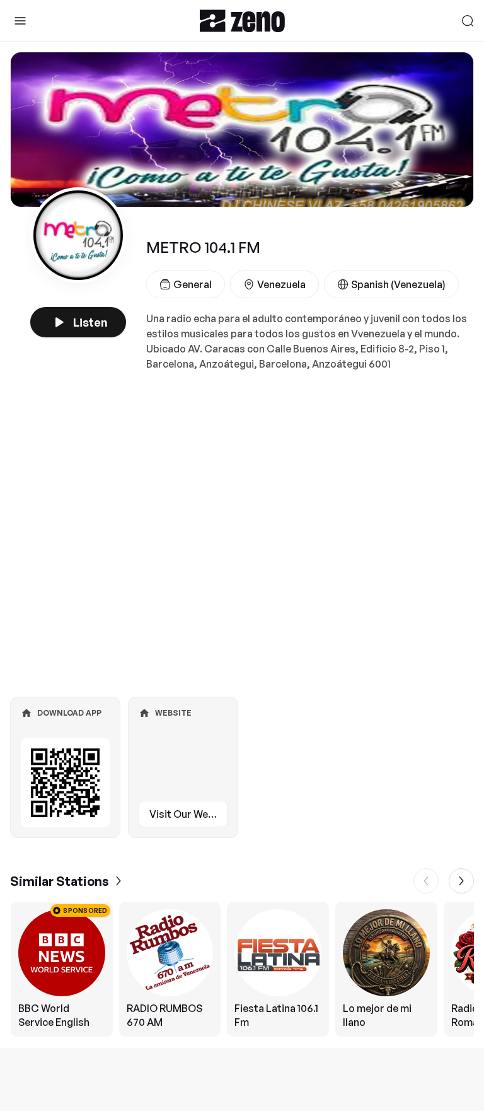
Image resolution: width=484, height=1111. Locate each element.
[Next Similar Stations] (461, 880)
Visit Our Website (188, 814)
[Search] (467, 20)
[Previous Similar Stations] (426, 880)
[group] (242, 969)
